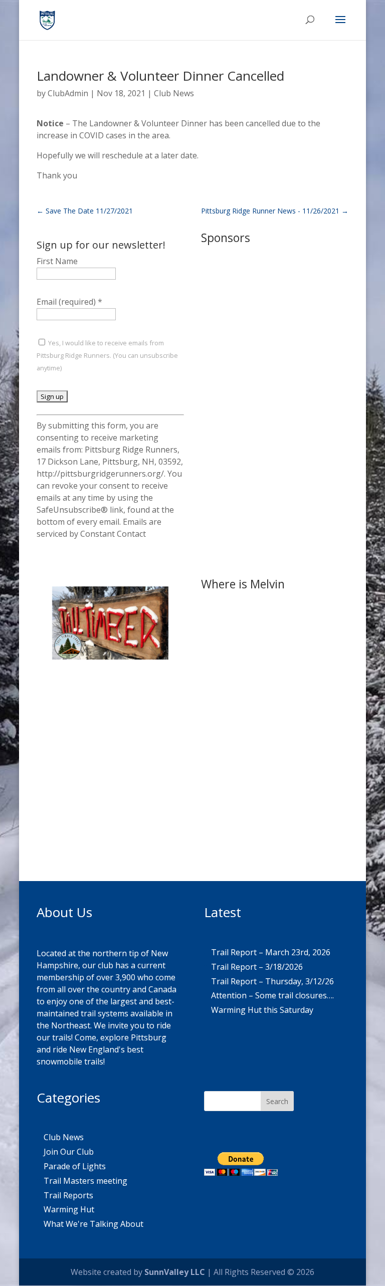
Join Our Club (69, 1151)
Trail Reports (68, 1195)
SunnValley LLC (174, 1271)
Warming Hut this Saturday (262, 1009)
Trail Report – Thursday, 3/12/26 (272, 981)
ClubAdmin (68, 93)
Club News (174, 93)
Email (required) (69, 301)
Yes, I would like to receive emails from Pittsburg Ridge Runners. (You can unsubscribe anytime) (107, 355)
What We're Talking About (93, 1223)
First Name (57, 261)
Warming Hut (69, 1209)
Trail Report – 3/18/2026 (257, 966)
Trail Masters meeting (85, 1180)
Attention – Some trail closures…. (272, 995)
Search (277, 1101)
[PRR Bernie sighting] (110, 809)
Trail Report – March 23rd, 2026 (270, 952)
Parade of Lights (75, 1166)
